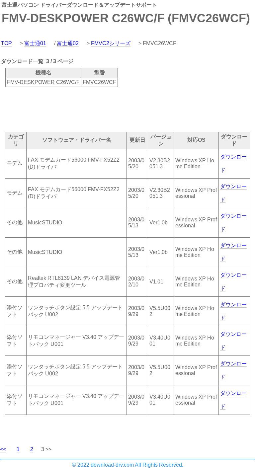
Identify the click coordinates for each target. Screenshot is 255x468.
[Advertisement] (121, 109)
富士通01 (35, 43)
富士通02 (68, 43)
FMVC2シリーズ (110, 43)
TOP (6, 43)
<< (3, 449)
